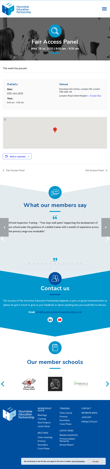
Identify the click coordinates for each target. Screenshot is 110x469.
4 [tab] (42, 263)
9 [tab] (63, 263)
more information (78, 461)
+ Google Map (94, 95)
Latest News (44, 426)
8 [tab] (59, 263)
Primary (42, 441)
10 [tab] (67, 263)
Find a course (66, 413)
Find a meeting (45, 437)
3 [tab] (37, 263)
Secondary (43, 445)
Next (106, 382)
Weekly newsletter (69, 435)
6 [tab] (50, 263)
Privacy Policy (89, 421)
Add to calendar (17, 156)
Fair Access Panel (15, 170)
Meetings (42, 415)
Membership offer (44, 409)
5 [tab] (46, 263)
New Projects (44, 422)
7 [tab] (55, 263)
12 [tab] (76, 263)
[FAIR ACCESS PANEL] (105, 227)
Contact (86, 408)
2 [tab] (33, 263)
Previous (1, 382)
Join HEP (86, 417)
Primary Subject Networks (67, 440)
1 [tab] (29, 263)
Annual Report (67, 445)
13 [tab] (80, 263)
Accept (95, 461)
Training (42, 419)
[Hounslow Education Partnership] (16, 14)
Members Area (89, 413)
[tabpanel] (55, 238)
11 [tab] (72, 263)
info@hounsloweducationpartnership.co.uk (59, 312)
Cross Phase (44, 448)
